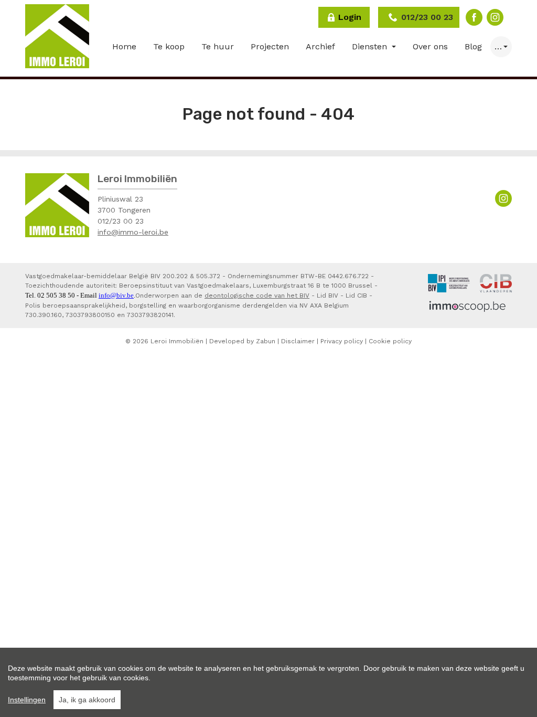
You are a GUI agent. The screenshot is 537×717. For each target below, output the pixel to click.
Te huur (217, 46)
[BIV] (449, 282)
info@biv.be (116, 295)
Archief (320, 46)
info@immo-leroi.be (133, 232)
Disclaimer (298, 341)
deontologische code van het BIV (257, 295)
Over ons (430, 46)
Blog (473, 46)
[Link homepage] (57, 36)
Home (124, 46)
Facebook (474, 17)
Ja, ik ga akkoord (87, 699)
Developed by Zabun (242, 341)
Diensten (371, 46)
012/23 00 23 (121, 221)
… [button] (498, 46)
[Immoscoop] (467, 306)
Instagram (495, 17)
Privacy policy (341, 341)
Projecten (270, 46)
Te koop (169, 46)
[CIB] (496, 282)
